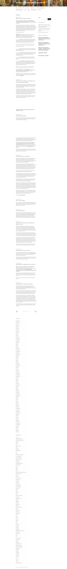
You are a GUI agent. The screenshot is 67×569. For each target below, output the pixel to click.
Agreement (17, 441)
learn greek (17, 492)
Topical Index (17, 549)
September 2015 (18, 354)
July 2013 (17, 377)
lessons (17, 494)
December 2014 (18, 364)
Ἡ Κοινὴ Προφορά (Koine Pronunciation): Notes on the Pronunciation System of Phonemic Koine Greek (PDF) (26, 270)
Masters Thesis (18, 504)
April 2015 (17, 361)
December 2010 (18, 408)
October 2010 (17, 411)
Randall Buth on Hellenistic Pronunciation (25, 264)
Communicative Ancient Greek (19, 454)
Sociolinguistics (18, 542)
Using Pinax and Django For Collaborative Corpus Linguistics (24, 109)
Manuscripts (17, 501)
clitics (16, 453)
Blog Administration (18, 450)
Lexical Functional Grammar (19, 495)
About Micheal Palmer (34, 9)
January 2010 (17, 421)
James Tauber (18, 110)
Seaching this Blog (20, 210)
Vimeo (22, 110)
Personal (17, 517)
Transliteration (17, 552)
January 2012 (17, 392)
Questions (39, 9)
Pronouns (17, 523)
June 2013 (17, 379)
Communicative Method (19, 456)
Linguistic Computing (18, 498)
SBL (16, 536)
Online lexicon (17, 511)
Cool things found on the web (19, 463)
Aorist (16, 444)
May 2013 (17, 380)
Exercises (17, 475)
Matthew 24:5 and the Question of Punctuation (44, 24)
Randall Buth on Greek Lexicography (24, 284)
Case (16, 451)
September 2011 (18, 395)
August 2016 (17, 342)
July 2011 (17, 398)
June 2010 (17, 417)
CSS (16, 466)
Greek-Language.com (18, 485)
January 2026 (17, 320)
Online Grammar (18, 510)
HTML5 (17, 489)
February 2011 (17, 405)
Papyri (16, 514)
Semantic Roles (18, 539)
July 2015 (17, 357)
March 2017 (17, 335)
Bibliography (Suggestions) (19, 9)
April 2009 (17, 430)
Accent (17, 437)
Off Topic (17, 508)
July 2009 (17, 427)
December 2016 (18, 338)
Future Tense (17, 476)
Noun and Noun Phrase (19, 507)
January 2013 (17, 383)
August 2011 (17, 396)
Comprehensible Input (21, 115)
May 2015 (17, 360)
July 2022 (17, 329)
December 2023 (18, 325)
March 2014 (17, 370)
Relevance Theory (18, 533)
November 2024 (18, 322)
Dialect (16, 469)
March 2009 (17, 431)
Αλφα (29, 9)
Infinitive (17, 491)
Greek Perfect (17, 482)
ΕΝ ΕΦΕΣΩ (21, 75)
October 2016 (17, 341)
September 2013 (18, 376)
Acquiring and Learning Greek (23, 156)
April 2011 (17, 402)
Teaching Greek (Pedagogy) (19, 546)
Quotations (17, 527)
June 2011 (17, 399)
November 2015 (18, 351)
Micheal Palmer (40, 52)
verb (16, 558)
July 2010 (17, 415)
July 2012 (17, 386)
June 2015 (17, 358)
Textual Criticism (18, 548)
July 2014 (17, 367)
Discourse (17, 470)
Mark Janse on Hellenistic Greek (23, 18)
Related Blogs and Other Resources (20, 530)
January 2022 (17, 332)
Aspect (17, 447)
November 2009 (18, 424)
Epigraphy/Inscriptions (18, 473)
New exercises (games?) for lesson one (43, 32)
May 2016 (17, 345)
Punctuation (17, 526)
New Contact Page (20, 200)
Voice (16, 561)
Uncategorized (17, 555)
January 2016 (17, 348)
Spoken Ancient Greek (18, 545)
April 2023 (17, 326)
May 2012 (17, 389)
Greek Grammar (18, 479)
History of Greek (18, 488)
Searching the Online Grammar (23, 250)
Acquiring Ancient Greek (19, 438)
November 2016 (18, 339)
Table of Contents (33, 253)
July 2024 (17, 323)
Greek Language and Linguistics (30, 3)
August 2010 (17, 414)
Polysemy (17, 520)
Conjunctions (17, 460)
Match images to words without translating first (44, 28)
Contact (25, 9)
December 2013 (18, 373)
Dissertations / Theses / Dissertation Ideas (21, 472)
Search (39, 17)
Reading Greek (17, 529)
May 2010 (17, 418)
